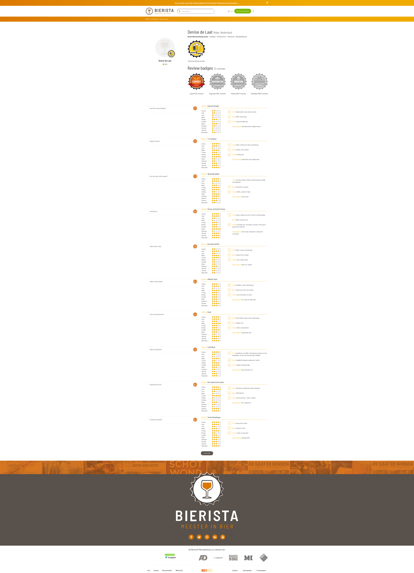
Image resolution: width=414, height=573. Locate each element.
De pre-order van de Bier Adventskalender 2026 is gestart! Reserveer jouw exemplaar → (207, 3)
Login (231, 11)
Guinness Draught (213, 106)
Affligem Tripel (212, 279)
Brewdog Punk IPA (213, 244)
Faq (148, 570)
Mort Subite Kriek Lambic (216, 382)
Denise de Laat (165, 60)
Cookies (235, 570)
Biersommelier (167, 570)
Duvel (209, 312)
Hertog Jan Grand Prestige (216, 209)
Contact (156, 570)
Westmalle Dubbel (213, 174)
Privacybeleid (261, 570)
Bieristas (154, 19)
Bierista (148, 19)
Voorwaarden (247, 570)
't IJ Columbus (212, 139)
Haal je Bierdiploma (242, 11)
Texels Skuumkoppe (214, 417)
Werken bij (179, 570)
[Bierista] (158, 11)
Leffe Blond (211, 347)
